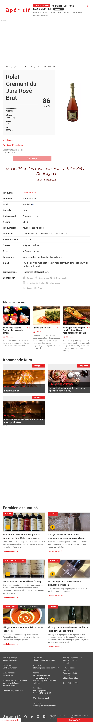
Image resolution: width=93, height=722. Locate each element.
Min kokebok (78, 12)
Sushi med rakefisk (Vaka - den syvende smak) (13, 330)
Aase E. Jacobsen (10, 660)
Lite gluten (31, 283)
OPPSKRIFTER (59, 6)
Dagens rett (37, 12)
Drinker (53, 12)
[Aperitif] (17, 10)
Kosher (42, 283)
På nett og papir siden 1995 (44, 660)
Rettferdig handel (60, 278)
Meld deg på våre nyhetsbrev (44, 706)
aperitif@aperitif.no (41, 691)
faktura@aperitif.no (70, 678)
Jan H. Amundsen (10, 668)
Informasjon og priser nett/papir (46, 668)
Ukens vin (46, 12)
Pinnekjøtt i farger (42, 327)
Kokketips (44, 15)
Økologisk (30, 278)
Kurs (71, 6)
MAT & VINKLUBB (42, 9)
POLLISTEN (43, 6)
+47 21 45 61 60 (45, 693)
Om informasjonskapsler (13, 690)
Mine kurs (36, 15)
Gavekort (60, 12)
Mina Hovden (8, 675)
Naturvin (30, 288)
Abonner (58, 9)
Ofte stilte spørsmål (41, 698)
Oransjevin (42, 288)
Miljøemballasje (56, 283)
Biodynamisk (44, 278)
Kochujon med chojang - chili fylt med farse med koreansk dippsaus (74, 330)
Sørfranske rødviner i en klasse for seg (22, 581)
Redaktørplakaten (10, 685)
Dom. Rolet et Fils (29, 193)
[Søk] (87, 6)
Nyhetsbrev (68, 12)
